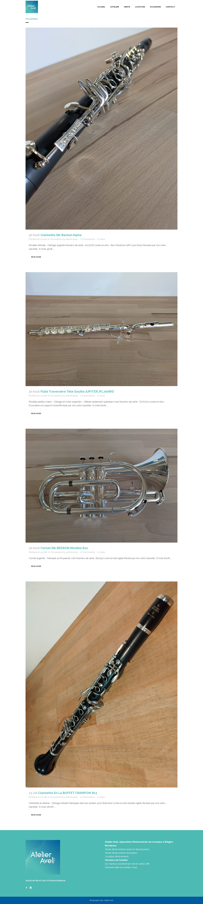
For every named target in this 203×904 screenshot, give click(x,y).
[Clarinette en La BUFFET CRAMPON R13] (101, 684)
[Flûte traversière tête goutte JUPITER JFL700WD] (101, 329)
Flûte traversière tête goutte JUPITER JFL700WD (77, 391)
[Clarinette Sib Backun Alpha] (101, 129)
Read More (36, 257)
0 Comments (87, 239)
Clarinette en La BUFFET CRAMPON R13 (67, 793)
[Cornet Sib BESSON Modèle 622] (101, 486)
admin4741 (72, 239)
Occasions (56, 239)
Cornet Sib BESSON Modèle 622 (64, 548)
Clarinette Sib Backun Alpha (60, 235)
